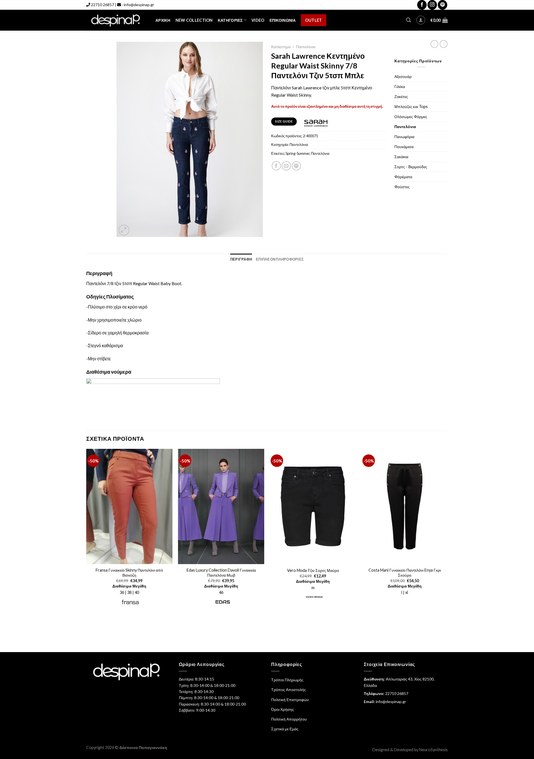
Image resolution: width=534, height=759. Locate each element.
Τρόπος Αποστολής (288, 689)
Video (257, 20)
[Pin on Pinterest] (296, 165)
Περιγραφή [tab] (241, 259)
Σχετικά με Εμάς (284, 728)
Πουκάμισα (404, 146)
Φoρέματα (403, 176)
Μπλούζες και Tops (411, 106)
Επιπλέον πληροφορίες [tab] (280, 259)
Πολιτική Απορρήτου (289, 719)
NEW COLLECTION (194, 20)
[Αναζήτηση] (408, 20)
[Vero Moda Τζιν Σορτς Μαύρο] (313, 506)
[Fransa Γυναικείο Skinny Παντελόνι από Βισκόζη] (129, 506)
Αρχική (162, 20)
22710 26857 (102, 4)
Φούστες (402, 186)
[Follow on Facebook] (422, 5)
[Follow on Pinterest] (442, 5)
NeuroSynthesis (433, 749)
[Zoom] (123, 230)
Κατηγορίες (230, 20)
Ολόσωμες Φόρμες (410, 116)
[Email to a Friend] (286, 165)
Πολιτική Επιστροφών (290, 699)
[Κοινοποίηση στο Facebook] (276, 165)
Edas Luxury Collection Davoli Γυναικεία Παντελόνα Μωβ (221, 573)
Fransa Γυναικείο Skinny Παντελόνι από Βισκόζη (129, 573)
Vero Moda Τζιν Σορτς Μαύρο (313, 570)
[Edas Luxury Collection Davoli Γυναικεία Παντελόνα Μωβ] (221, 506)
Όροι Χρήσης (282, 709)
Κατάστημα (281, 47)
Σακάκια (401, 156)
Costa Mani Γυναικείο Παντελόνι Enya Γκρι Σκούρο (405, 573)
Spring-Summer (298, 153)
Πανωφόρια (404, 136)
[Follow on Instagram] (432, 5)
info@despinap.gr (139, 4)
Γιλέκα (399, 86)
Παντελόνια (305, 47)
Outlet (313, 20)
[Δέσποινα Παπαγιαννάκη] (116, 20)
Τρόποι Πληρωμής (287, 679)
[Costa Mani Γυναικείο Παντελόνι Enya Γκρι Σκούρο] (405, 506)
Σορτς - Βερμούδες (410, 166)
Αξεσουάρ (403, 76)
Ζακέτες (401, 96)
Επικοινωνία (283, 20)
